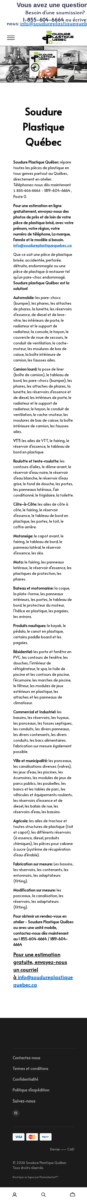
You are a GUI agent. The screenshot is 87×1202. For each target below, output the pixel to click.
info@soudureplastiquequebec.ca (42, 245)
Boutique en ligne (23, 1177)
